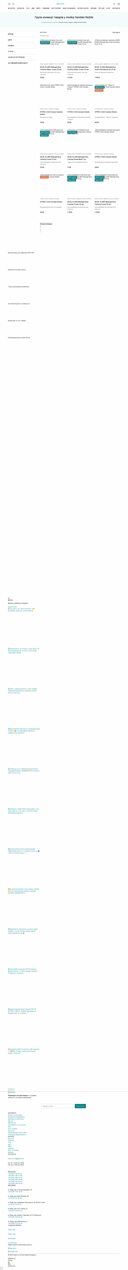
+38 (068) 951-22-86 (15, 1181)
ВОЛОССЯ (11, 8)
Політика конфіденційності (17, 1134)
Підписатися (12, 607)
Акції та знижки (13, 1150)
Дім (9, 1144)
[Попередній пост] (9, 1089)
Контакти (11, 1131)
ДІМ (33, 8)
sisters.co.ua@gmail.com (16, 1158)
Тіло (9, 1142)
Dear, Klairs (44, 64)
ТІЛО (28, 8)
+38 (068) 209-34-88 (15, 1217)
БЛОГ (108, 8)
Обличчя (11, 1140)
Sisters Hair (11, 1229)
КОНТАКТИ (116, 8)
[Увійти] (114, 4)
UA (9, 4)
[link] (118, 4)
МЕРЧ (38, 8)
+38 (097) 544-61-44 (15, 1211)
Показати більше (46, 224)
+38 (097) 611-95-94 (15, 1198)
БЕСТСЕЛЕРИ (56, 8)
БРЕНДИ (93, 8)
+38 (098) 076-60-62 (15, 1223)
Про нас (11, 1121)
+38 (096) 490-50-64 (15, 1183)
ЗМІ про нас (12, 1123)
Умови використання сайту (17, 1132)
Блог (9, 1127)
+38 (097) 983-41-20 (15, 1177)
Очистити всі (44, 36)
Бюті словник (12, 1129)
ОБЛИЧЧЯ (20, 8)
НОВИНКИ (46, 8)
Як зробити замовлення (16, 1117)
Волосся (11, 1138)
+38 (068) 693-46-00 (15, 1179)
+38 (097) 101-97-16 (15, 1204)
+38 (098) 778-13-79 (15, 1192)
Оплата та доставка (15, 1115)
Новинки (11, 1148)
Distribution (11, 1238)
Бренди (10, 1152)
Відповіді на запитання (16, 1119)
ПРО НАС (101, 8)
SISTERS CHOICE (83, 8)
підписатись (80, 1106)
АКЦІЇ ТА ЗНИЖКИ (69, 8)
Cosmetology (12, 1243)
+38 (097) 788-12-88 (15, 1175)
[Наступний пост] (12, 1089)
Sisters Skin (12, 1234)
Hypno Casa (44, 109)
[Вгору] (1, 1268)
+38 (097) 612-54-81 (15, 1174)
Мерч (10, 1146)
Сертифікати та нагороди (17, 1125)
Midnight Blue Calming (56, 64)
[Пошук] (13, 4)
